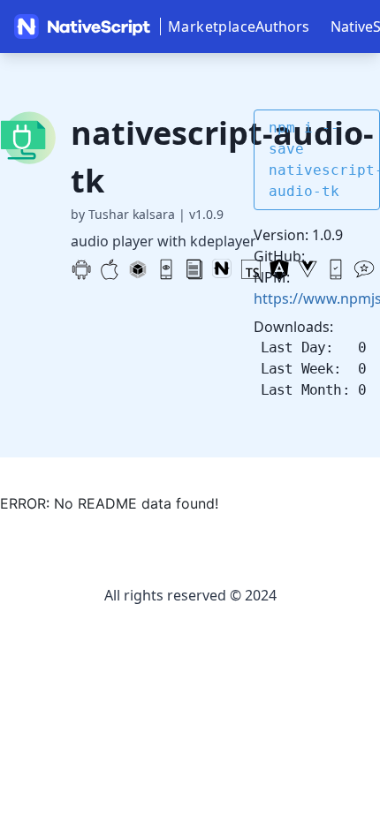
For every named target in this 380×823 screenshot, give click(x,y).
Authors (282, 26)
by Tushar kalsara (123, 214)
